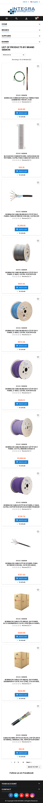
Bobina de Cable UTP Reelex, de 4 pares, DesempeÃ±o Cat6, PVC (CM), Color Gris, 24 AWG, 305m (21, 681)
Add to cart (21, 113)
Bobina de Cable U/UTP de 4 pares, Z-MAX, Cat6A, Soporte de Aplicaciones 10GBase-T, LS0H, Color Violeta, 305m (21, 507)
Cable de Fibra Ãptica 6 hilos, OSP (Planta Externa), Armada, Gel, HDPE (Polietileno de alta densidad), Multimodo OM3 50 (21, 740)
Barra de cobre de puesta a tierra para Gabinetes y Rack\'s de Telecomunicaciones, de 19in (21, 100)
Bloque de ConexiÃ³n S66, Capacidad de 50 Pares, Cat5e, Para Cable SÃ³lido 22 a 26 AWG (21, 158)
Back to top (34, 767)
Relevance (14, 55)
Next (29, 762)
